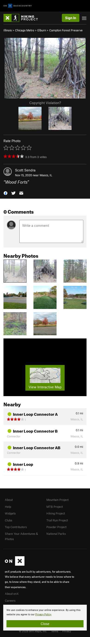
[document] (45, 617)
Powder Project (56, 527)
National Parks (56, 533)
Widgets (10, 513)
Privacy (66, 631)
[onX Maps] (14, 564)
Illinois (7, 30)
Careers (10, 600)
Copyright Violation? (45, 103)
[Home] (22, 18)
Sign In (70, 18)
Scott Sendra (25, 170)
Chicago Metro (24, 30)
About (9, 500)
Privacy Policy (43, 614)
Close (45, 624)
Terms (54, 631)
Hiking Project (55, 513)
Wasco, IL (45, 175)
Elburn (41, 30)
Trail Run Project (57, 520)
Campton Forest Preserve (66, 30)
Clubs (8, 520)
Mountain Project (57, 500)
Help (8, 506)
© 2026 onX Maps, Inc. (33, 631)
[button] (5, 192)
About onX (12, 593)
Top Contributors (16, 527)
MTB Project (54, 506)
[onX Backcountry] (17, 6)
